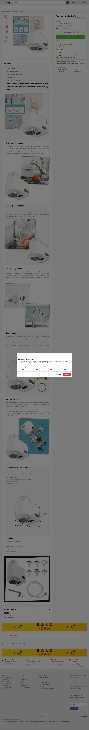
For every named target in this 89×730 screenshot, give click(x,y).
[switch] (23, 369)
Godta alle (66, 374)
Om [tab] (63, 355)
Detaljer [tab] (44, 355)
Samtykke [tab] (26, 355)
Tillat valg (58, 374)
